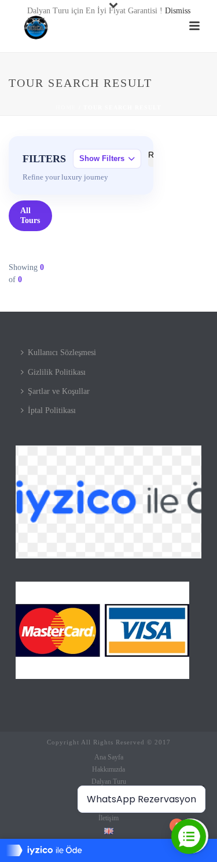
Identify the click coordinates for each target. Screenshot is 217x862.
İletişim (108, 818)
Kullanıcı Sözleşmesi (62, 352)
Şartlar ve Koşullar (59, 391)
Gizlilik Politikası (57, 372)
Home (66, 107)
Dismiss (177, 10)
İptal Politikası (52, 410)
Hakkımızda (108, 769)
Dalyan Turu (108, 781)
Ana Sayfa (108, 757)
